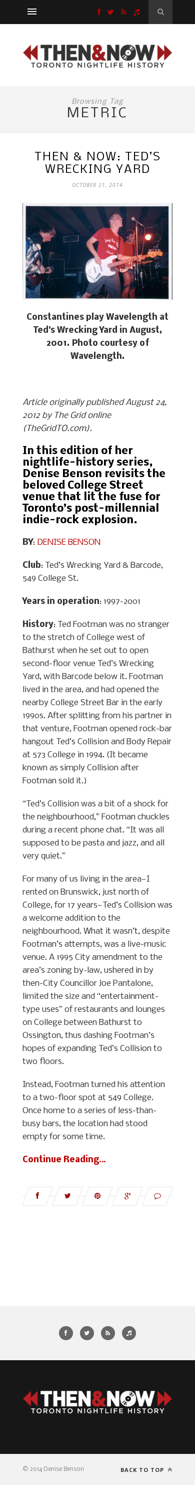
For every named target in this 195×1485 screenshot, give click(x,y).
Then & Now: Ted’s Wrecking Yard (97, 163)
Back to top (143, 1469)
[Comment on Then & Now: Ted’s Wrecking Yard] (158, 1196)
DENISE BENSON (68, 542)
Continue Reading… (64, 1160)
